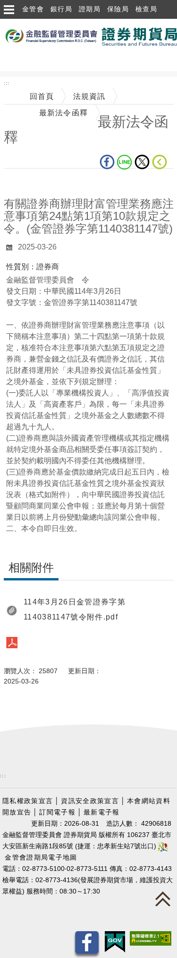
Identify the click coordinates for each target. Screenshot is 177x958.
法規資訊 (89, 96)
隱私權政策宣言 (27, 801)
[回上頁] (161, 161)
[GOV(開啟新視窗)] (115, 941)
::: (7, 83)
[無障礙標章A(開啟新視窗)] (150, 938)
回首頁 (42, 96)
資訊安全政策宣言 (90, 801)
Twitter (143, 161)
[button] (8, 9)
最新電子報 (102, 812)
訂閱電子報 (57, 812)
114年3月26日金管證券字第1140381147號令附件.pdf (75, 609)
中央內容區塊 (28, 183)
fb (108, 161)
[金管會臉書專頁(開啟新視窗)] (86, 944)
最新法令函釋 (63, 113)
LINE (126, 161)
